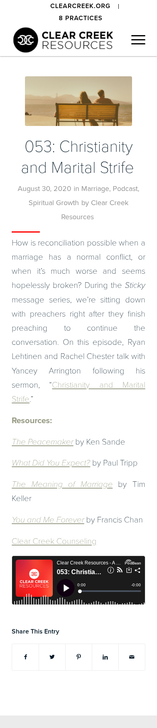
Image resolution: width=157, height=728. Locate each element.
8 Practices (81, 18)
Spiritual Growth (54, 202)
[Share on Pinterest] (79, 657)
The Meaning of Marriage (62, 484)
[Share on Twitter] (52, 657)
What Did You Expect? (51, 463)
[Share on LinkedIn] (105, 657)
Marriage (95, 188)
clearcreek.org (80, 6)
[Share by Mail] (132, 657)
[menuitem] (80, 6)
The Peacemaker (42, 442)
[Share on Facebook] (25, 657)
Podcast (125, 188)
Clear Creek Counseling (54, 541)
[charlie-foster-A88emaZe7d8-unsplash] (78, 101)
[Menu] (134, 40)
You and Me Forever (48, 520)
